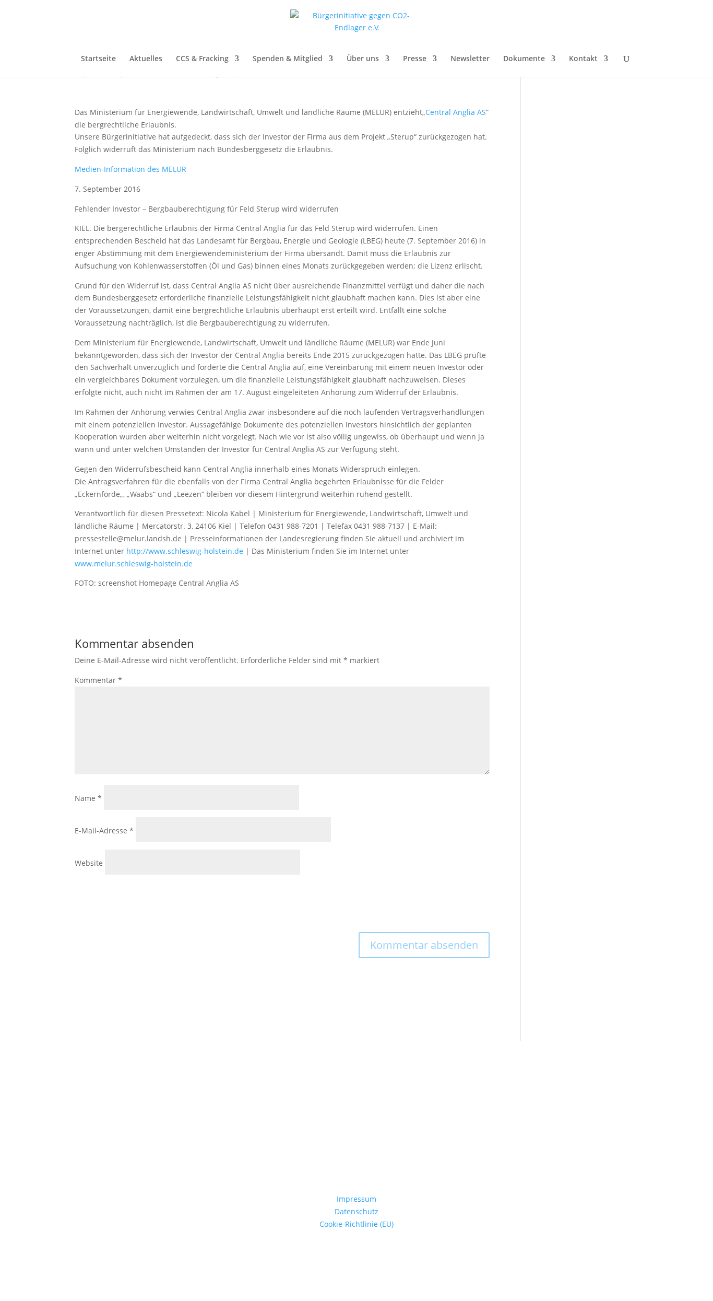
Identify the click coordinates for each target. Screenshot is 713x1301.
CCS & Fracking (202, 59)
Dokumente (524, 59)
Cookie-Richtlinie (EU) (356, 1224)
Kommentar (98, 680)
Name (88, 798)
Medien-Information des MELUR (130, 169)
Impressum (356, 1199)
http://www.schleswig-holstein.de (184, 551)
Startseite (98, 59)
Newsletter (470, 59)
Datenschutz (356, 1211)
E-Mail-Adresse (104, 830)
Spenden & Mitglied (288, 59)
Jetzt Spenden (356, 1096)
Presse (414, 59)
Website (89, 863)
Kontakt (583, 59)
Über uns (363, 59)
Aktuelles (145, 59)
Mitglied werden (357, 1151)
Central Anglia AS (455, 112)
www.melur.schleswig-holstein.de (134, 563)
